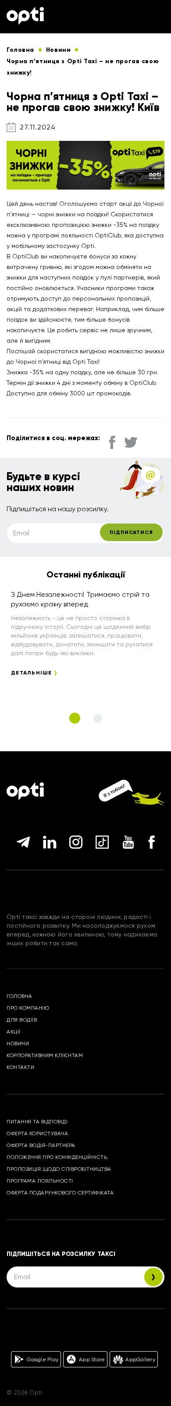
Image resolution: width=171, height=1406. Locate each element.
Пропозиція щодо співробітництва (59, 1169)
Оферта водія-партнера (41, 1145)
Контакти (20, 1067)
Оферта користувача (37, 1133)
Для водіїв (22, 1020)
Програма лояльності (40, 1181)
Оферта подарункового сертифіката (60, 1193)
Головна (19, 996)
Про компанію (28, 1008)
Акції (14, 1032)
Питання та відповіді (37, 1122)
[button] (74, 718)
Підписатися (131, 532)
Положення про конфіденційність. (58, 1157)
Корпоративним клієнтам (45, 1055)
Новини (18, 1043)
